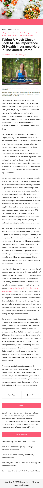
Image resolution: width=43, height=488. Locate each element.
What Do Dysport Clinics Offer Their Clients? (19, 441)
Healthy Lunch (21, 9)
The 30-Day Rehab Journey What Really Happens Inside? (18, 456)
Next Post (31, 395)
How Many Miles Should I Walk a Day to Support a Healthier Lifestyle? (21, 464)
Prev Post (11, 395)
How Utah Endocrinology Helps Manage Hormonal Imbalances (17, 448)
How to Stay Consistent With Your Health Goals (21, 471)
